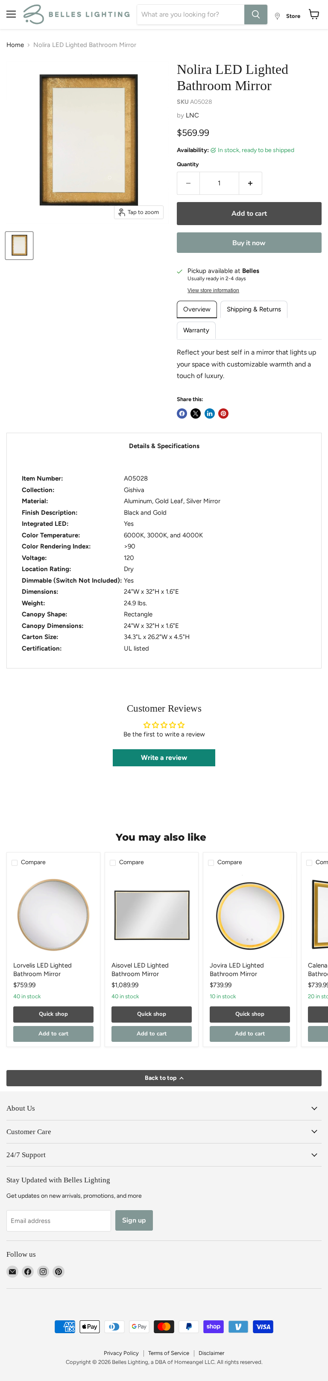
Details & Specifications (164, 446)
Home (15, 45)
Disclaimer (211, 1353)
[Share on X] (195, 413)
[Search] (255, 14)
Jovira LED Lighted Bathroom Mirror (237, 970)
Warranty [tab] (196, 330)
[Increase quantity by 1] (250, 183)
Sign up (134, 1220)
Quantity (188, 164)
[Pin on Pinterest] (223, 413)
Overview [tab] (197, 309)
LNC (192, 115)
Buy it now (249, 243)
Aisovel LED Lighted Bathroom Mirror (140, 970)
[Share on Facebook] (182, 413)
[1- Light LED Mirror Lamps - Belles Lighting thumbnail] (19, 245)
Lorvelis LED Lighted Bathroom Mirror (42, 970)
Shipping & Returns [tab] (254, 309)
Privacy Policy (121, 1353)
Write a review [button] (164, 758)
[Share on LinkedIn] (210, 413)
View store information (213, 290)
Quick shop (53, 1014)
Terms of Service (168, 1353)
